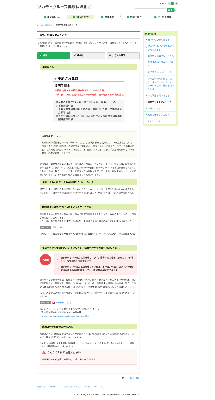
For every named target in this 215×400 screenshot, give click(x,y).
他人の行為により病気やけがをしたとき (161, 48)
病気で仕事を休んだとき (160, 102)
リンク (87, 387)
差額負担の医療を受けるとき (161, 64)
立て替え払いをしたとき (160, 72)
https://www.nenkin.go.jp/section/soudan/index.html (65, 316)
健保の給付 (49, 25)
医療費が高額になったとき (161, 56)
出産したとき (154, 108)
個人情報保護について (70, 387)
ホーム (40, 25)
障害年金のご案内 (63, 303)
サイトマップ (100, 387)
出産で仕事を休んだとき (160, 115)
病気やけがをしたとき (159, 39)
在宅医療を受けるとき (159, 95)
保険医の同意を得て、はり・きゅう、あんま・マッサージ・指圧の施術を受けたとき (161, 84)
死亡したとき (154, 121)
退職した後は (58, 227)
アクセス (53, 387)
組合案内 (41, 387)
